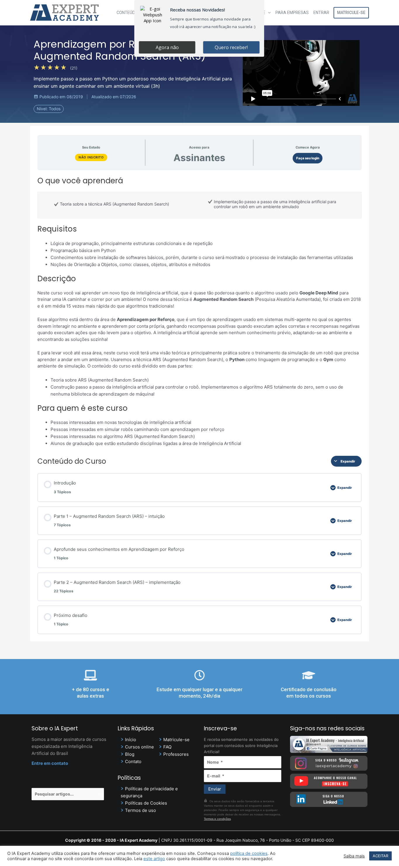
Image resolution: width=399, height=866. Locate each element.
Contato (133, 761)
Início (130, 739)
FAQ (167, 747)
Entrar (321, 12)
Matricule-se (351, 12)
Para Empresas (292, 12)
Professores (176, 754)
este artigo (154, 858)
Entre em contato (50, 763)
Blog (129, 754)
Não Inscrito (91, 157)
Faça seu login (307, 158)
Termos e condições (217, 818)
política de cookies (249, 853)
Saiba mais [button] (354, 856)
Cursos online (139, 747)
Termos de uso (140, 810)
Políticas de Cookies (146, 803)
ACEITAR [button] (380, 855)
